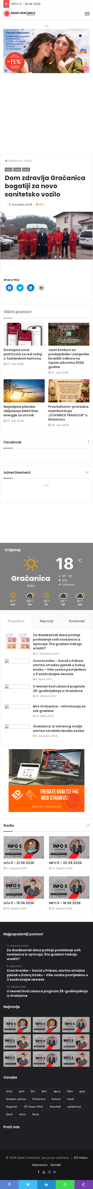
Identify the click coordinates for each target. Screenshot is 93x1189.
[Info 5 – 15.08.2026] (17, 1059)
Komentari (77, 621)
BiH (33, 1091)
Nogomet (11, 1106)
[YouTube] (43, 1172)
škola (35, 1114)
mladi (70, 1099)
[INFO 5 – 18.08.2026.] (69, 887)
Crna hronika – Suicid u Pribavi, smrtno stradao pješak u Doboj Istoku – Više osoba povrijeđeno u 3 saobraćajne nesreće (59, 667)
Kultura (56, 1099)
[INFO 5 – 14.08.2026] (46, 1059)
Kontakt (56, 1165)
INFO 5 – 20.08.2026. (66, 863)
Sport (9, 1114)
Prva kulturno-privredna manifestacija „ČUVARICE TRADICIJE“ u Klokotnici (68, 413)
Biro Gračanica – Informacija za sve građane (59, 708)
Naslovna (14, 160)
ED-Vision (81, 1157)
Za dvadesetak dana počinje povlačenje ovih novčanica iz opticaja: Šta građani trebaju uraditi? (57, 641)
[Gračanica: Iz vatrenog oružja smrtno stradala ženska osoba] (17, 732)
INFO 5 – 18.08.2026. (65, 903)
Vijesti (17, 169)
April (21, 1091)
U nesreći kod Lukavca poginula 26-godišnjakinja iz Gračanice (59, 688)
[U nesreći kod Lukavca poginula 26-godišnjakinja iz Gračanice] (17, 692)
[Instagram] (49, 1172)
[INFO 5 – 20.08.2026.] (69, 847)
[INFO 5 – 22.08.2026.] (17, 1024)
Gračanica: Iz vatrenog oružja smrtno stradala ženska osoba (58, 728)
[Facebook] (38, 1172)
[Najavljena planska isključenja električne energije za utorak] (24, 390)
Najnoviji (46, 621)
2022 (9, 1091)
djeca (56, 1091)
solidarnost (74, 1106)
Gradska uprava (16, 1099)
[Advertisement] (46, 115)
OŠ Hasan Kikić (33, 1106)
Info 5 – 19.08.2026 (19, 903)
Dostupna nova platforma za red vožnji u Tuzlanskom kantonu (23, 354)
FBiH (70, 1091)
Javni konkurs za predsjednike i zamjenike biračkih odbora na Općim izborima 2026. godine (68, 358)
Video (28, 160)
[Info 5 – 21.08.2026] (24, 847)
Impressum (39, 1165)
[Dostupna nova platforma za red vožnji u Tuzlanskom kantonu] (24, 334)
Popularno (16, 621)
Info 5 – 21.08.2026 (19, 863)
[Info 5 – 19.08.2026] (24, 887)
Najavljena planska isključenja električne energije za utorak (21, 410)
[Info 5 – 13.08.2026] (76, 1059)
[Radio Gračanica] (19, 13)
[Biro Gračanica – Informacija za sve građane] (17, 712)
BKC (44, 1091)
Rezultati (55, 1106)
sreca (22, 1114)
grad (82, 1091)
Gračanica (38, 1099)
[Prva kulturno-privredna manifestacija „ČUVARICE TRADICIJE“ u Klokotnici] (68, 390)
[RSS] (54, 1172)
